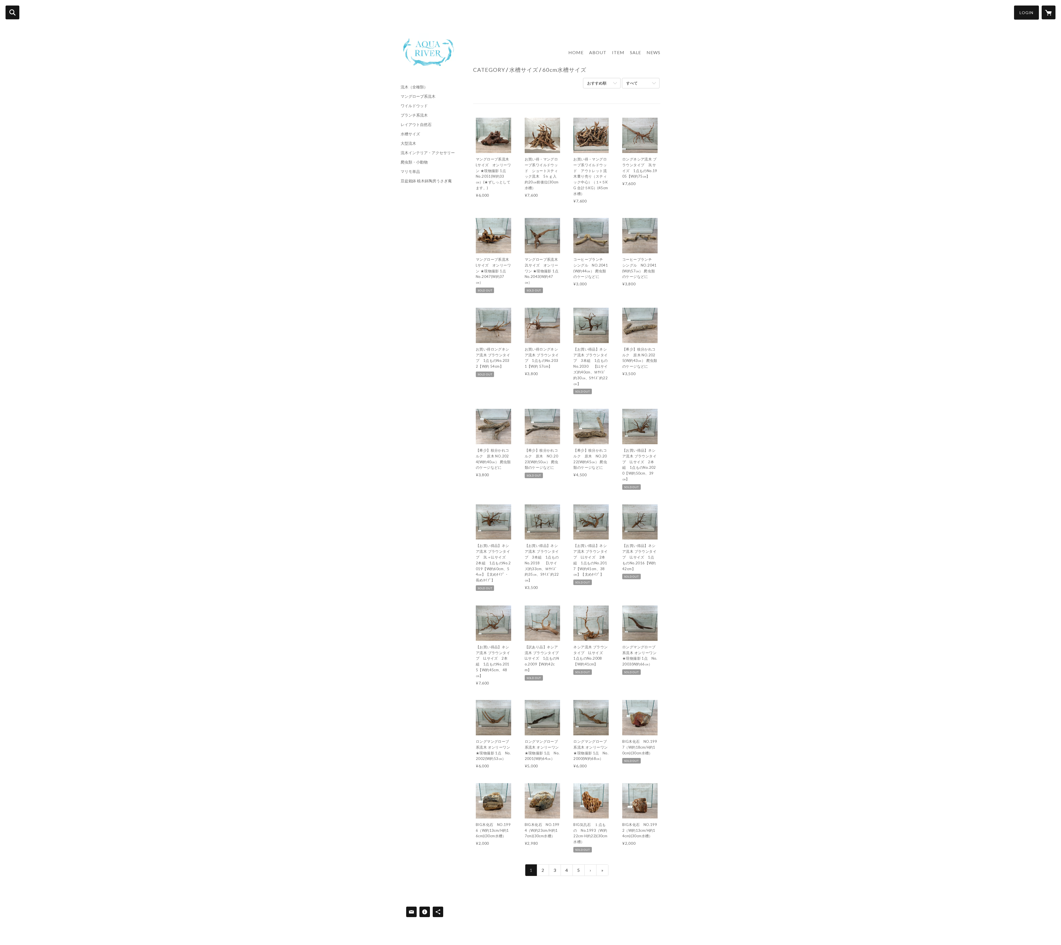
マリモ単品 (410, 171)
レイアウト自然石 (416, 125)
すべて (632, 83)
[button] (1026, 13)
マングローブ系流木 (418, 96)
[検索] (12, 12)
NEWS (653, 52)
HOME (576, 52)
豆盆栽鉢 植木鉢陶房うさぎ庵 (426, 181)
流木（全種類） (414, 87)
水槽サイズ (410, 134)
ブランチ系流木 (414, 115)
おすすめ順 (596, 83)
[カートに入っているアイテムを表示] (1048, 12)
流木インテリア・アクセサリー (428, 153)
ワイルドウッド (414, 106)
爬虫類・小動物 (414, 162)
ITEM (618, 52)
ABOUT (597, 52)
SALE (635, 52)
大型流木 (408, 143)
